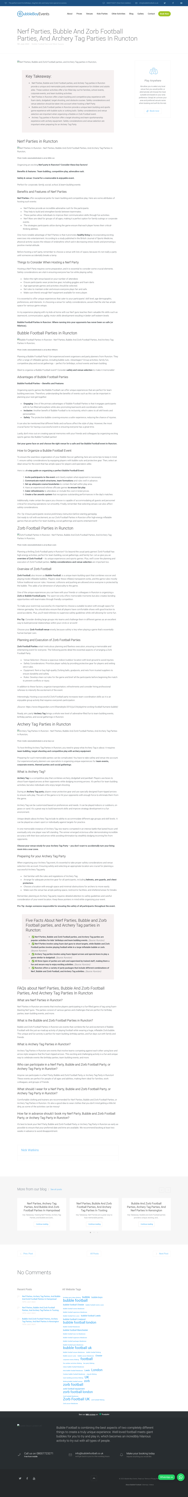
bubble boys (96, 1297)
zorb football (73, 1385)
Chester (98, 1356)
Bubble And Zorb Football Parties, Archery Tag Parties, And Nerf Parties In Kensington (146, 1207)
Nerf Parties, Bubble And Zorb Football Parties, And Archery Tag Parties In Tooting (94, 1207)
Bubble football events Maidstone (73, 1309)
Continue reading (42, 1224)
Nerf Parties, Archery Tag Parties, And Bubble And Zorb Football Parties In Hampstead (42, 1207)
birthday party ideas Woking (72, 1297)
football (86, 1359)
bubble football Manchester (75, 1330)
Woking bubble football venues (72, 1381)
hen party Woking (88, 1363)
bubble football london (79, 1322)
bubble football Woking (93, 1352)
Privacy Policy (155, 1479)
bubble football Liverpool (74, 1319)
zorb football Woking (97, 1400)
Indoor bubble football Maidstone (73, 1367)
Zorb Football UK (76, 1399)
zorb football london (78, 1392)
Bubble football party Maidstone (73, 1345)
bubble (86, 1297)
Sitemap (145, 1485)
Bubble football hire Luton (71, 1316)
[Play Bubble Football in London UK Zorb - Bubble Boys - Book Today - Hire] (33, 13)
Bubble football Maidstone (71, 1327)
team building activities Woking (73, 1378)
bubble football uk (77, 1348)
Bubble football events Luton (95, 1305)
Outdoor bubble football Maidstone (74, 1374)
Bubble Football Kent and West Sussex (48, 44)
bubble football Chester (73, 1305)
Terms (147, 1479)
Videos (151, 1485)
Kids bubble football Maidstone (73, 1370)
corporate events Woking (71, 1359)
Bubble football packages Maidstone (74, 1341)
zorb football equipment (74, 1389)
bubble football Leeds (91, 1316)
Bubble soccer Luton (69, 1356)
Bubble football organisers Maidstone (75, 1338)
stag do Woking (92, 1374)
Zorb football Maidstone (70, 1396)
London (96, 1370)
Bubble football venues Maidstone (74, 1352)
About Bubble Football (133, 1485)
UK (87, 1377)
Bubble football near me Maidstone (74, 1334)
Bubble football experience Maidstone (75, 1312)
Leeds (87, 1370)
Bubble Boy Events (131, 1479)
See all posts (56, 1189)
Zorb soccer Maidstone (70, 1403)
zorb (87, 1381)
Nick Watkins (30, 1150)
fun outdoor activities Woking (72, 1363)
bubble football (75, 1300)
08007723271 (112, 3)
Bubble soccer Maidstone (86, 1356)
